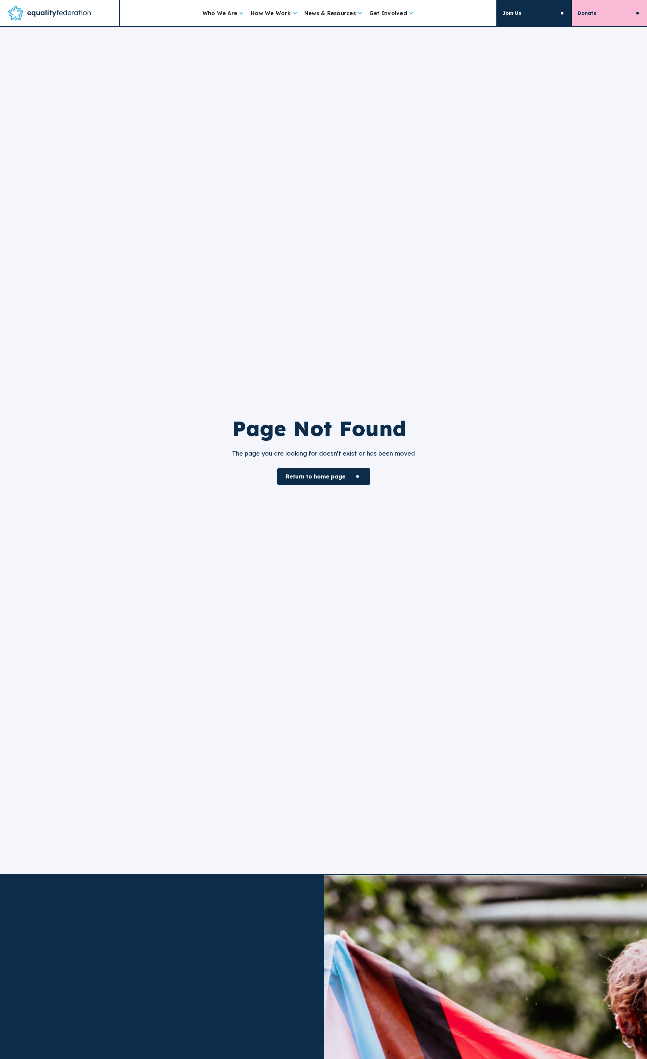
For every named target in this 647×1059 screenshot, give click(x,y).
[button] (223, 13)
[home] (60, 13)
